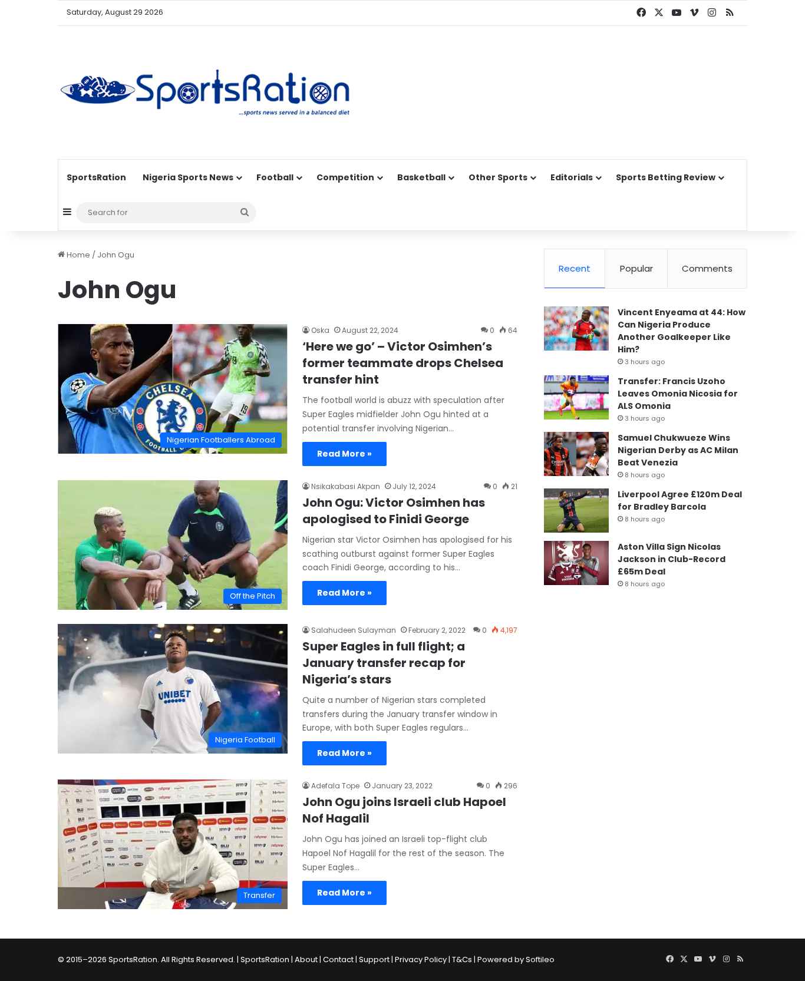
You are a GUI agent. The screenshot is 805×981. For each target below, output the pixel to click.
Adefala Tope (335, 786)
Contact (338, 959)
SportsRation (96, 177)
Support (374, 959)
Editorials (571, 177)
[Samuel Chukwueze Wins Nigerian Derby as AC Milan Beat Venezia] (576, 454)
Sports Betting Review (665, 177)
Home (77, 254)
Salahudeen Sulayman (353, 630)
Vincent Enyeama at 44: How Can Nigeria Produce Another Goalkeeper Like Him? (681, 330)
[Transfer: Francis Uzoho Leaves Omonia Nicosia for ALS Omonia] (576, 397)
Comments (707, 268)
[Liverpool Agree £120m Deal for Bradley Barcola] (576, 510)
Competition (345, 177)
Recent (574, 268)
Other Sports (498, 177)
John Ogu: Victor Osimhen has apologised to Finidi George (393, 510)
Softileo (540, 959)
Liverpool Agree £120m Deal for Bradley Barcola (680, 500)
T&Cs (462, 959)
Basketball (421, 177)
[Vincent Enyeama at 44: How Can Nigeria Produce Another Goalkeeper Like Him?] (576, 328)
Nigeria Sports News (188, 177)
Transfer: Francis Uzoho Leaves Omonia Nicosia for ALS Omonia (678, 393)
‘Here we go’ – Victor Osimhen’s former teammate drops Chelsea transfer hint (402, 363)
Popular (636, 268)
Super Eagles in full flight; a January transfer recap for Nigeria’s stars (384, 663)
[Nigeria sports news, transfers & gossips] (205, 92)
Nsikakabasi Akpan (345, 486)
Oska (320, 330)
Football (274, 177)
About (306, 959)
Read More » (344, 454)
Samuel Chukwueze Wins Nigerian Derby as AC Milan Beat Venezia (678, 450)
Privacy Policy (421, 959)
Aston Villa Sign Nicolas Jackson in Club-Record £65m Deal (671, 559)
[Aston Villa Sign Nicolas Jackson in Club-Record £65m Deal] (576, 563)
